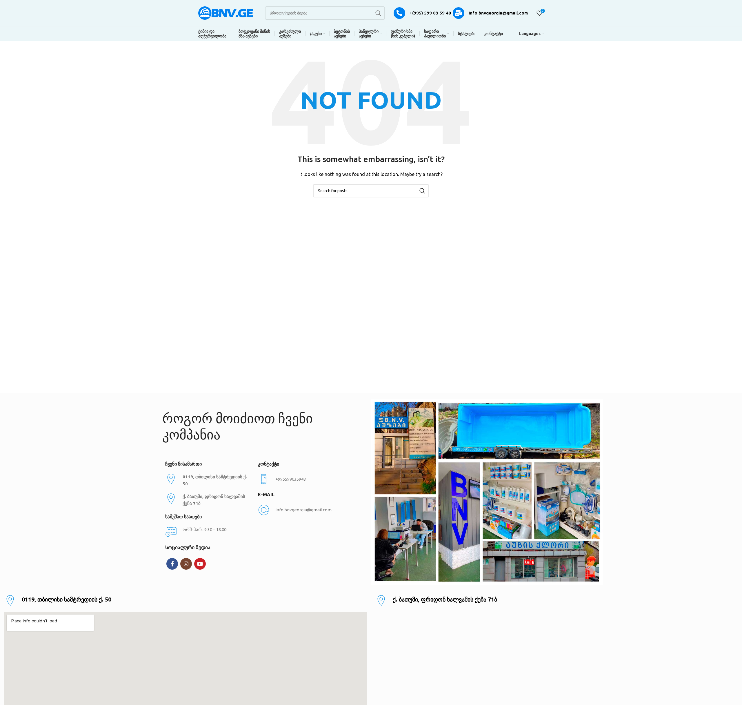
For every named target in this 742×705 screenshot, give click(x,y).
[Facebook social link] (172, 564)
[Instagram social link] (186, 564)
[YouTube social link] (200, 564)
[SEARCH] (378, 13)
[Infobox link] (301, 479)
